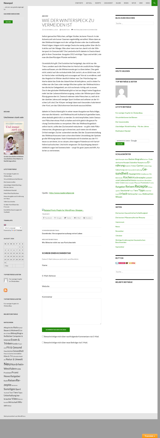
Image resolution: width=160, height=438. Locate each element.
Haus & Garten (9, 353)
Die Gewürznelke (122, 122)
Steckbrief (125, 190)
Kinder (120, 178)
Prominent (7, 373)
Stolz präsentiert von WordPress (15, 416)
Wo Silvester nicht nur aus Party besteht (59, 241)
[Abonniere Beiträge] (5, 290)
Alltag (6, 328)
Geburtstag (147, 166)
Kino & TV (8, 356)
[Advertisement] (71, 172)
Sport (18, 389)
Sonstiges (9, 389)
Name (44, 265)
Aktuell (89, 3)
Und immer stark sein (14, 117)
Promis (151, 183)
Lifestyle (16, 356)
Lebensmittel (125, 180)
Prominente (145, 183)
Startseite (79, 3)
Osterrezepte (129, 183)
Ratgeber (120, 186)
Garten (140, 165)
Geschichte (8, 351)
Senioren (15, 385)
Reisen (126, 3)
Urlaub (123, 193)
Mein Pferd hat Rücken (11, 193)
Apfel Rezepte (120, 159)
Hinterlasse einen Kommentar (85, 30)
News (118, 226)
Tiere (135, 190)
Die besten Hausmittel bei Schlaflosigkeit (132, 213)
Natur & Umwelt (14, 359)
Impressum (120, 222)
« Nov (6, 266)
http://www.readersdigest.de (61, 193)
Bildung (14, 333)
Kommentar (47, 297)
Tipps (141, 190)
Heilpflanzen (145, 174)
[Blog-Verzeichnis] (121, 263)
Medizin (133, 180)
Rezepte (98, 3)
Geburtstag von (122, 170)
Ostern (122, 183)
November (120, 231)
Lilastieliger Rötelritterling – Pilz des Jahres (132, 126)
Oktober (119, 235)
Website (45, 286)
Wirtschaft (13, 402)
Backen (131, 159)
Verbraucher (133, 194)
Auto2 (20, 327)
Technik (6, 393)
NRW (140, 3)
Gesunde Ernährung (135, 170)
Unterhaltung (10, 395)
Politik (18, 369)
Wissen (119, 197)
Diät (145, 163)
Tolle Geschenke (9, 202)
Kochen (128, 177)
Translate (19, 230)
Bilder (118, 3)
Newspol (8, 3)
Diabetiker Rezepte (137, 163)
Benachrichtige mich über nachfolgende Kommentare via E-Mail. (71, 336)
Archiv (45, 16)
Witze (134, 3)
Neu (7, 364)
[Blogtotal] (131, 263)
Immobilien (18, 354)
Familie (15, 344)
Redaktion (65, 30)
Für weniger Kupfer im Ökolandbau (129, 113)
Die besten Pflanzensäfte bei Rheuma (130, 217)
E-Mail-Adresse (49, 275)
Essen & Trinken (130, 166)
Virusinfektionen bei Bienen (126, 117)
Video (148, 3)
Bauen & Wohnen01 (12, 330)
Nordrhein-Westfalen (144, 180)
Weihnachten (147, 194)
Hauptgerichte (134, 174)
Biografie (139, 159)
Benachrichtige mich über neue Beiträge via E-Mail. (66, 342)
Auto (126, 159)
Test (131, 190)
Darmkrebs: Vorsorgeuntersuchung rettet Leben (62, 231)
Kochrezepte (139, 177)
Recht (6, 381)
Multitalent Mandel (123, 131)
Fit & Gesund (14, 347)
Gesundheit (108, 3)
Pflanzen (137, 183)
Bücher (145, 159)
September (120, 247)
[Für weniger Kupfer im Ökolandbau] (122, 91)
